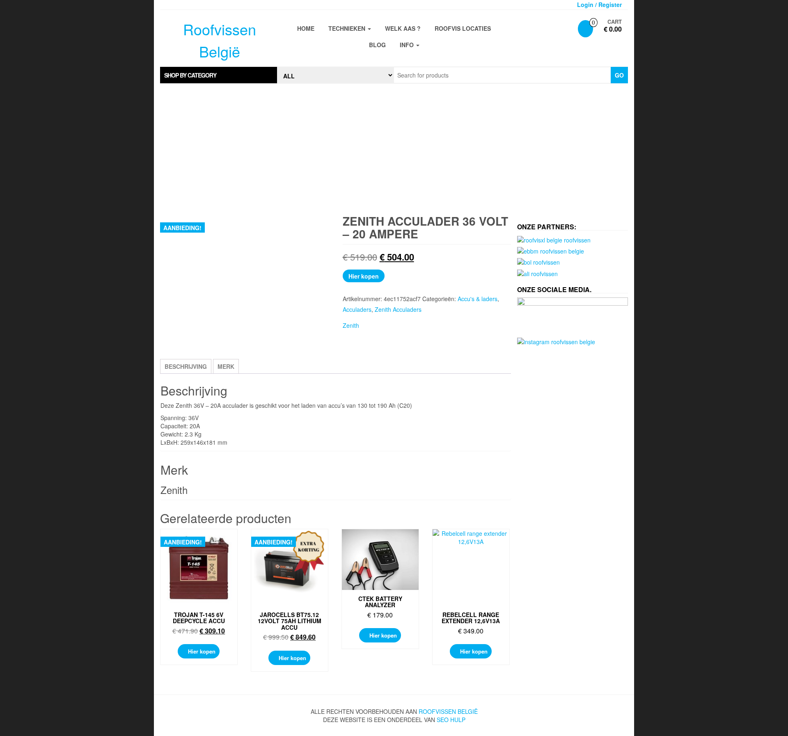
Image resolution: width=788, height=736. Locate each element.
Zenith (351, 325)
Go (619, 75)
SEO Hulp (451, 719)
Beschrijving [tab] (186, 366)
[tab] (218, 75)
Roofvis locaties (463, 28)
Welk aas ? (403, 28)
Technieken (347, 28)
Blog (377, 45)
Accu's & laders (477, 299)
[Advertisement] (394, 149)
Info (407, 45)
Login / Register (599, 4)
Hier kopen (363, 276)
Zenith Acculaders (398, 309)
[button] (218, 75)
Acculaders (357, 309)
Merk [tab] (226, 366)
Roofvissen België (448, 711)
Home (305, 28)
